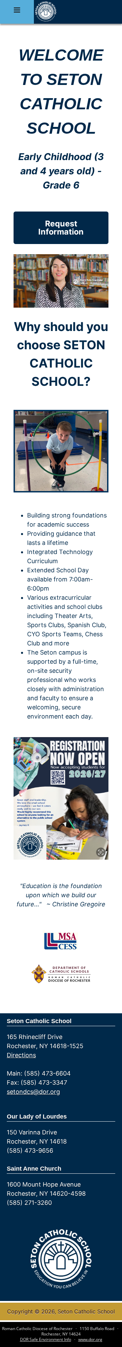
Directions (21, 1055)
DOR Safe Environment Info (45, 1339)
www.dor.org (90, 1339)
